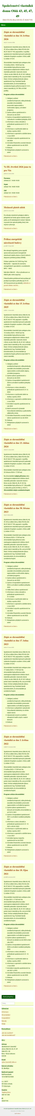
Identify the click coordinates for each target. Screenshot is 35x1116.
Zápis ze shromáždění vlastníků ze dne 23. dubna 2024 (16, 443)
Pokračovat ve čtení (10, 156)
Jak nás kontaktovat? (8, 1035)
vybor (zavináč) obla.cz (9, 1062)
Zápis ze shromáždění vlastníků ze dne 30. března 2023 (17, 508)
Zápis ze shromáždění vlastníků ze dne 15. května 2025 (17, 303)
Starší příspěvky (8, 997)
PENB (3, 1024)
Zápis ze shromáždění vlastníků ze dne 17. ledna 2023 (16, 640)
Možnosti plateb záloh (14, 207)
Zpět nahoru (18, 1113)
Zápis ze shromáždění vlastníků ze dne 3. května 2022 (16, 740)
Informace (5, 1012)
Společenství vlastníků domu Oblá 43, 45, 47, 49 (17, 10)
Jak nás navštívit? (7, 1033)
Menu (3, 25)
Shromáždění (6, 1015)
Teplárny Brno (6, 1092)
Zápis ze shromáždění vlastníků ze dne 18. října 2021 (16, 870)
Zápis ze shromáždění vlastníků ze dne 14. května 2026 (17, 35)
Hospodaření (6, 1018)
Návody (4, 1021)
